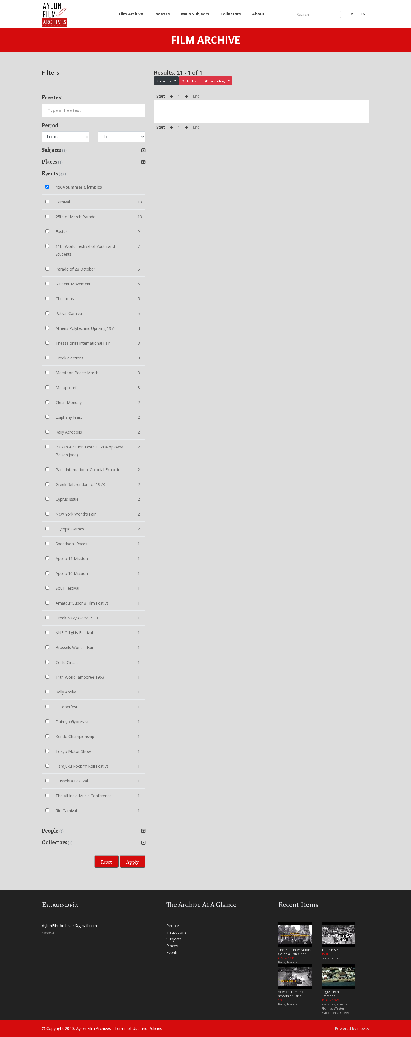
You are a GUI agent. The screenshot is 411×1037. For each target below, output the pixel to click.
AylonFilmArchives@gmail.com (69, 925)
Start (160, 96)
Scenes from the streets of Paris (291, 993)
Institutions (176, 932)
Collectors (231, 14)
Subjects (174, 939)
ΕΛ (351, 14)
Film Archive (131, 14)
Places (172, 945)
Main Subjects (195, 14)
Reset (106, 862)
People (172, 925)
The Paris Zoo (332, 949)
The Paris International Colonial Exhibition (295, 951)
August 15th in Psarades (332, 993)
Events (172, 952)
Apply (132, 862)
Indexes (162, 14)
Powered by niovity (352, 1028)
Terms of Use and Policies (138, 1028)
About (258, 14)
